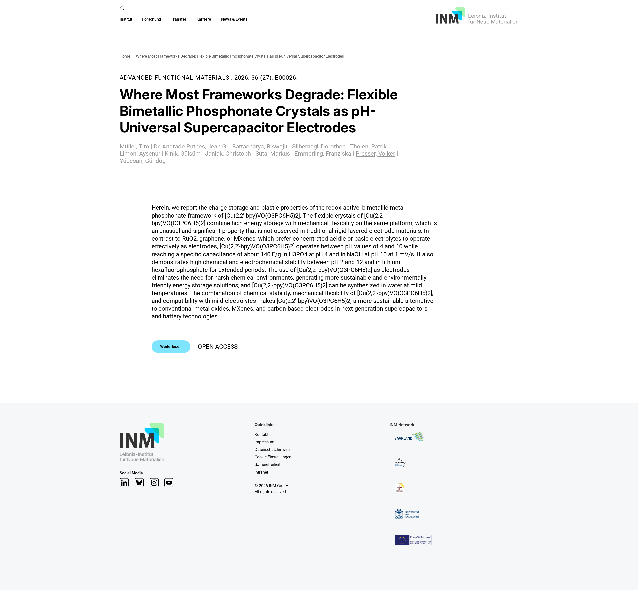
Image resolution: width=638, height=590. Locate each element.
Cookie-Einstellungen (273, 457)
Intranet (261, 472)
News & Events (234, 19)
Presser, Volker (375, 153)
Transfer (178, 19)
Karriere (203, 19)
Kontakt (261, 434)
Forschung (151, 19)
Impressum (264, 442)
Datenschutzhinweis (272, 449)
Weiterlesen (171, 346)
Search (122, 8)
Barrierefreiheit (267, 464)
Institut (126, 19)
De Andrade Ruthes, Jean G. (191, 146)
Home (125, 56)
